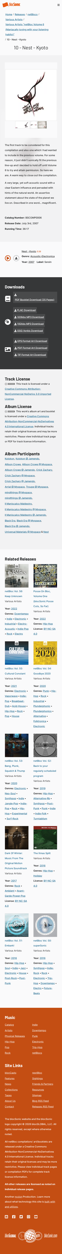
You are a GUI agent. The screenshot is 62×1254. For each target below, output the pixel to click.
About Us (10, 1100)
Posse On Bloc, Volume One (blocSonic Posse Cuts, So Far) (43, 599)
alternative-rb (41, 798)
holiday (37, 875)
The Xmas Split (42, 853)
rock (9, 633)
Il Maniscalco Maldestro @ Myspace (25, 509)
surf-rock (12, 818)
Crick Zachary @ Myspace (20, 475)
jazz (23, 968)
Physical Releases (15, 1036)
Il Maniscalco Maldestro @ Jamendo (25, 514)
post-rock (11, 978)
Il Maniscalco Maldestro (18, 503)
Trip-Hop (37, 1047)
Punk (35, 1036)
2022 (14, 608)
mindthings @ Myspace (18, 492)
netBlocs (37, 1052)
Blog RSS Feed (40, 1100)
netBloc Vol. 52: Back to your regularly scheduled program (44, 768)
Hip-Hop (10, 1041)
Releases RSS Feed (43, 1106)
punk (46, 690)
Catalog (9, 1024)
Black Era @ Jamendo (17, 526)
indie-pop (23, 628)
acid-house (19, 706)
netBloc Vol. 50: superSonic (42, 943)
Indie (35, 1024)
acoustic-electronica (42, 256)
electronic (20, 618)
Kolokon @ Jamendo (27, 458)
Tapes (8, 1095)
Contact (9, 1106)
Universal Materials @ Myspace (23, 531)
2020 (43, 685)
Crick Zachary (44, 469)
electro (19, 633)
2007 (31, 261)
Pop (7, 1047)
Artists (8, 1030)
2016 (42, 865)
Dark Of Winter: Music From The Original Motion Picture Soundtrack (16, 861)
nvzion (18, 1196)
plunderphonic (41, 706)
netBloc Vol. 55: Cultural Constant (15, 671)
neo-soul (10, 793)
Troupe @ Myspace (37, 486)
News (8, 1083)
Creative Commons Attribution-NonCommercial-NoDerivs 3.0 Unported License (28, 393)
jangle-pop (11, 803)
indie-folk (40, 813)
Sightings (37, 1078)
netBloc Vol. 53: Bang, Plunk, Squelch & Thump (15, 765)
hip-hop (48, 623)
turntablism (40, 818)
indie (9, 618)
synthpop (10, 798)
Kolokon (9, 458)
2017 (14, 880)
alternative (39, 716)
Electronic (38, 1041)
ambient (9, 890)
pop (7, 716)
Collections (11, 1089)
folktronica (39, 721)
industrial (10, 623)
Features (9, 1078)
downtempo (21, 613)
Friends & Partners (42, 1083)
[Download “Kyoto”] (16, 258)
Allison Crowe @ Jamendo (20, 469)
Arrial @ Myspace (15, 486)
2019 (42, 788)
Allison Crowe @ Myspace (37, 464)
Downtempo (39, 1030)
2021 (14, 685)
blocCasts (10, 1072)
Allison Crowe (13, 464)
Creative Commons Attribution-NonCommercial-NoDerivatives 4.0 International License (29, 421)
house (15, 716)
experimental (19, 813)
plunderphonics (42, 711)
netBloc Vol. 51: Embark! (14, 943)
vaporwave (11, 696)
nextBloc (37, 1072)
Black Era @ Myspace (29, 520)
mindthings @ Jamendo (18, 497)
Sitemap (37, 1095)
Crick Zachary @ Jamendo (20, 481)
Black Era (10, 520)
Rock (8, 1052)
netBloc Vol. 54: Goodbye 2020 (42, 671)
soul (7, 968)
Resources (38, 1089)
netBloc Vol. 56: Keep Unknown (14, 594)
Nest (46, 531)
